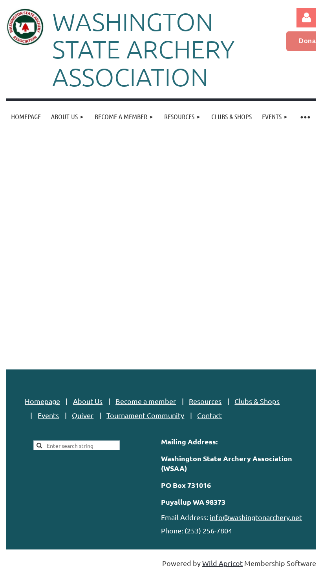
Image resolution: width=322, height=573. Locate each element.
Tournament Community (145, 415)
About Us (87, 401)
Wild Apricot (222, 563)
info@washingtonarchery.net (256, 517)
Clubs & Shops (257, 401)
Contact (209, 415)
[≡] (304, 116)
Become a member (145, 401)
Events (48, 415)
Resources (205, 401)
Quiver (82, 415)
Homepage (42, 401)
